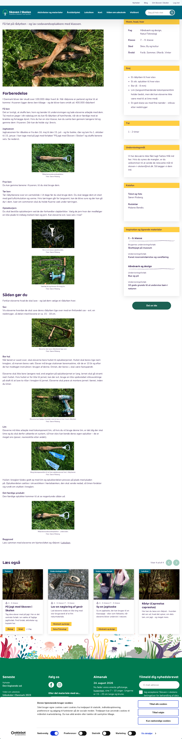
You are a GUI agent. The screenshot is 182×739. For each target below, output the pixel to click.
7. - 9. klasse (135, 238)
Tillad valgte (158, 712)
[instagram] (59, 685)
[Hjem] (17, 12)
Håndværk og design (140, 266)
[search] (172, 12)
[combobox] (158, 12)
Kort (100, 12)
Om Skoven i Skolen (160, 2)
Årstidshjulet (73, 12)
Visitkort (134, 12)
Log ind (176, 2)
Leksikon (89, 12)
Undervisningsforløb (58, 571)
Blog (146, 2)
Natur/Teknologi (59, 629)
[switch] (82, 733)
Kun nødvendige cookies (158, 721)
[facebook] (51, 685)
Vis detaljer (147, 733)
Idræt (20, 629)
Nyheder (136, 2)
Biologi (10, 629)
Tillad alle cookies (158, 704)
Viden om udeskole (116, 12)
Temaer (8, 571)
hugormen (99, 690)
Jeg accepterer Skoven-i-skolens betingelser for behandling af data (161, 696)
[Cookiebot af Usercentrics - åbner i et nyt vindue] (18, 733)
